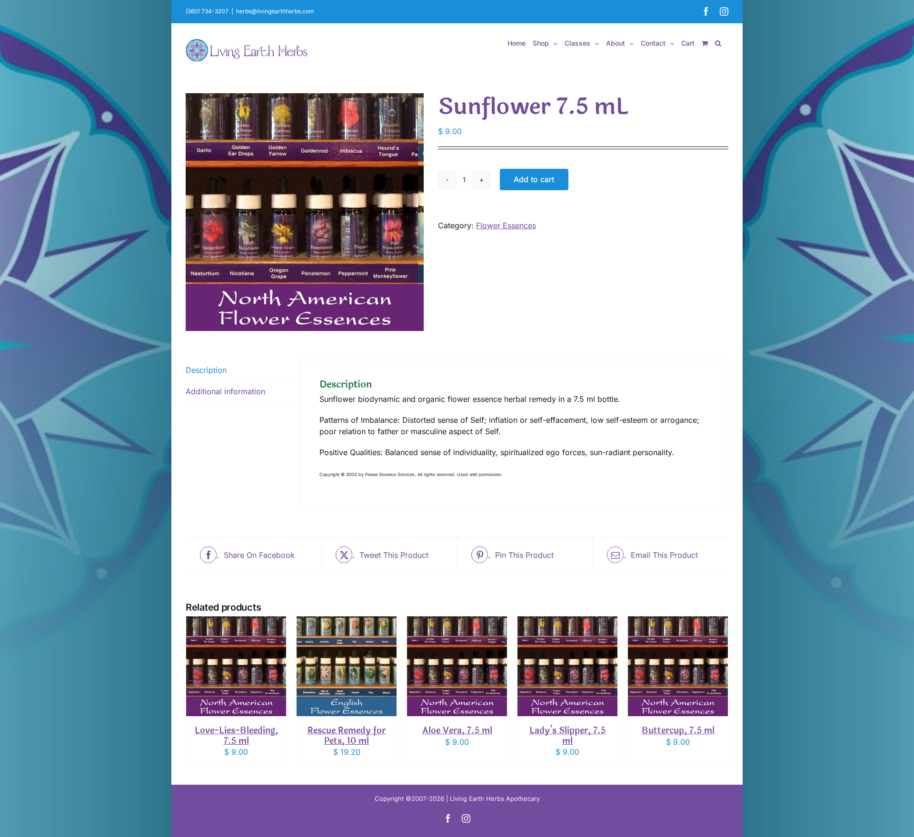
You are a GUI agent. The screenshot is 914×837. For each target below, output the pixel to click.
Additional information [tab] (225, 391)
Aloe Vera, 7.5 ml (457, 730)
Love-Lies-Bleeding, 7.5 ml (236, 736)
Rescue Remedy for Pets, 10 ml (347, 736)
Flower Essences (506, 225)
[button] (718, 43)
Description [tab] (206, 370)
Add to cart (534, 179)
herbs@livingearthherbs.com (275, 11)
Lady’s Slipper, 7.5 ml (567, 736)
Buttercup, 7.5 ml (678, 730)
